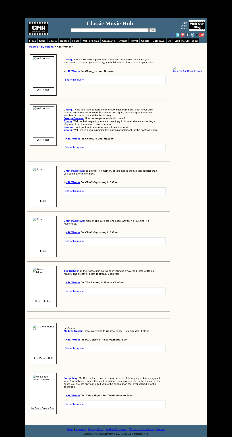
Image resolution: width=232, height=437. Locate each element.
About (183, 28)
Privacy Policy (96, 429)
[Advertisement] (120, 9)
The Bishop (71, 270)
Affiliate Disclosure (116, 429)
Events (123, 40)
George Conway (74, 118)
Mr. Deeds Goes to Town (43, 408)
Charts (145, 40)
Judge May (70, 378)
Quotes (64, 40)
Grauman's (108, 40)
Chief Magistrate (74, 170)
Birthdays (159, 40)
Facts (75, 40)
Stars (42, 40)
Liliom (43, 201)
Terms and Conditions (141, 429)
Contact (160, 429)
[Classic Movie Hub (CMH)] (38, 34)
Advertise (80, 429)
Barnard (69, 127)
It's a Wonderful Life (43, 358)
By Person (47, 46)
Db (169, 40)
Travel (134, 40)
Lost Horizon (43, 90)
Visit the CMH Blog (186, 40)
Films (32, 40)
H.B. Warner (73, 71)
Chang (68, 59)
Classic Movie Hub (110, 23)
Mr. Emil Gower (73, 330)
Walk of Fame (90, 40)
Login (184, 25)
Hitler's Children (43, 301)
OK (152, 30)
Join (184, 22)
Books (53, 40)
